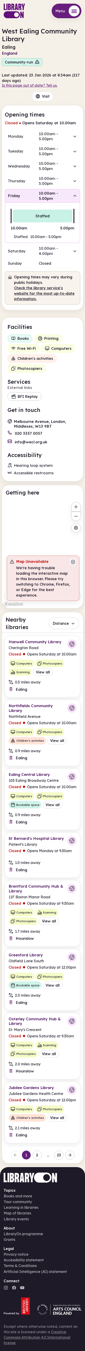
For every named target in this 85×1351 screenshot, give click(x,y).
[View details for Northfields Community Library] (42, 733)
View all (43, 672)
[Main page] (14, 11)
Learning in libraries (21, 1207)
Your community (18, 1201)
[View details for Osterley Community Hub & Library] (42, 1046)
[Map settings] (76, 528)
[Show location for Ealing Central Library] (71, 776)
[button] (42, 136)
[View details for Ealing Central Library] (42, 799)
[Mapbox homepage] (13, 604)
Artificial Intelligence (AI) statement (35, 1271)
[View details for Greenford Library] (42, 979)
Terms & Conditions (20, 1265)
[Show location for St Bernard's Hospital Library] (71, 840)
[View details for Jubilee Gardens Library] (42, 1112)
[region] (42, 554)
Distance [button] (61, 623)
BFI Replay (28, 396)
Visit (46, 96)
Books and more (18, 1196)
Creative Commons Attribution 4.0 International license (37, 1337)
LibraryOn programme (23, 1234)
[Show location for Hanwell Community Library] (71, 644)
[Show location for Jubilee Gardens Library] (71, 1090)
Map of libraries (17, 1213)
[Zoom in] (76, 506)
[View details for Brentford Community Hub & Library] (42, 913)
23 (59, 1155)
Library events (16, 1219)
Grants (9, 1239)
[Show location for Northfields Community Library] (71, 708)
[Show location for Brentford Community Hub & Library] (71, 888)
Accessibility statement (24, 1260)
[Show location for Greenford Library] (71, 957)
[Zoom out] (76, 516)
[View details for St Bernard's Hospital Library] (42, 855)
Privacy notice (16, 1254)
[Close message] (73, 562)
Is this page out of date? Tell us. (29, 85)
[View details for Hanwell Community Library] (42, 666)
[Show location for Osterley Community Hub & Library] (71, 1021)
